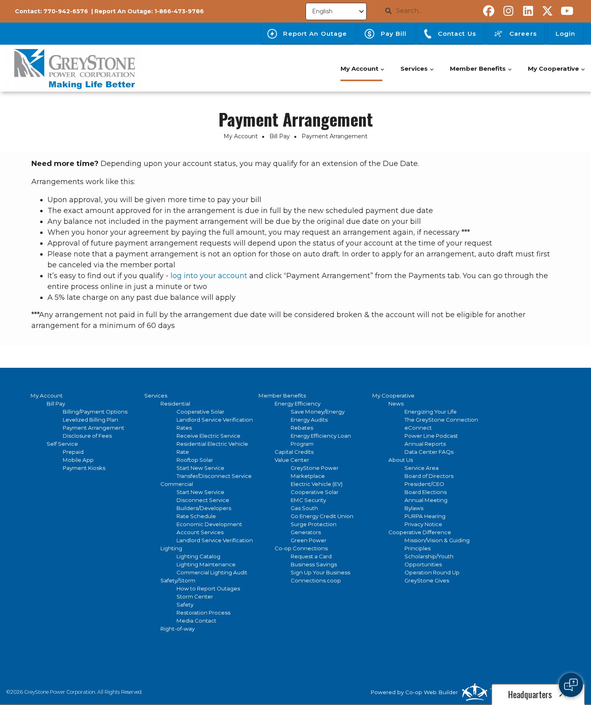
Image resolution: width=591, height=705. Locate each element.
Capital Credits (294, 452)
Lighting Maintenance (206, 564)
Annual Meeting (425, 500)
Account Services (200, 532)
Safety (184, 604)
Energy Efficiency (297, 403)
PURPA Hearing (424, 516)
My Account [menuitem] (363, 73)
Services (155, 395)
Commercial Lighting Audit (211, 572)
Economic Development (209, 524)
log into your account (208, 275)
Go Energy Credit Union (322, 516)
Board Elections (425, 492)
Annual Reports (425, 444)
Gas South (304, 508)
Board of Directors (429, 476)
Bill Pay (56, 403)
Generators (306, 532)
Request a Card (311, 556)
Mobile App (78, 460)
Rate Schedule (196, 516)
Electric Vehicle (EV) (317, 484)
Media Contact (196, 620)
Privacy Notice (423, 524)
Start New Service (200, 468)
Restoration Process (203, 612)
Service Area (421, 468)
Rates (184, 427)
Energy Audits (309, 419)
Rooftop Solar (194, 460)
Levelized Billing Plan (90, 419)
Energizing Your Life (430, 411)
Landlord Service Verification (214, 419)
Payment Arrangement (93, 427)
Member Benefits (282, 395)
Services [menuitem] (417, 73)
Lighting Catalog (198, 556)
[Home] (74, 68)
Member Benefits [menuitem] (481, 73)
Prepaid (73, 452)
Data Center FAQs (429, 452)
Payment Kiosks (84, 468)
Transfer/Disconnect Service (214, 476)
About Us (400, 460)
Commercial (176, 484)
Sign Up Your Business (320, 572)
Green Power (308, 540)
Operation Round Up (432, 572)
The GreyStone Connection (441, 419)
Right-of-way (177, 628)
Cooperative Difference (419, 532)
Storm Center (194, 596)
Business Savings (314, 564)
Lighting (171, 548)
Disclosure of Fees (87, 435)
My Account (47, 395)
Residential (175, 403)
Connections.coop (316, 580)
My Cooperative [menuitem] (557, 73)
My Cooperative (393, 395)
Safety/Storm (177, 580)
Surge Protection (314, 524)
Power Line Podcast (431, 435)
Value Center (292, 460)
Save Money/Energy (318, 411)
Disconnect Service (202, 500)
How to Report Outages (208, 588)
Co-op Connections (301, 548)
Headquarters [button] (531, 694)
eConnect (418, 427)
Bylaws (413, 508)
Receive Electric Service (208, 435)
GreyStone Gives (426, 580)
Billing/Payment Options (95, 411)
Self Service (62, 444)
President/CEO (424, 484)
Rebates (302, 427)
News (396, 403)
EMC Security (308, 500)
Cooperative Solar (200, 411)
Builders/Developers (203, 508)
